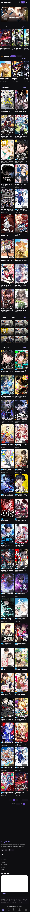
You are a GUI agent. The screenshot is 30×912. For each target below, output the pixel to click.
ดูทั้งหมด (24, 27)
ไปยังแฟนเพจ (3, 893)
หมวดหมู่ (3, 862)
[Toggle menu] (26, 2)
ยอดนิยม (3, 867)
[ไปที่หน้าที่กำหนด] (24, 804)
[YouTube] (12, 850)
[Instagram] (6, 850)
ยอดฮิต (19, 56)
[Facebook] (2, 850)
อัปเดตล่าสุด (4, 864)
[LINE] (9, 850)
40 (23, 800)
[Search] (19, 2)
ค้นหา (2, 869)
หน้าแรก (3, 857)
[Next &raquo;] (26, 800)
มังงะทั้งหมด (4, 860)
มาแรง (13, 56)
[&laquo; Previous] (10, 800)
